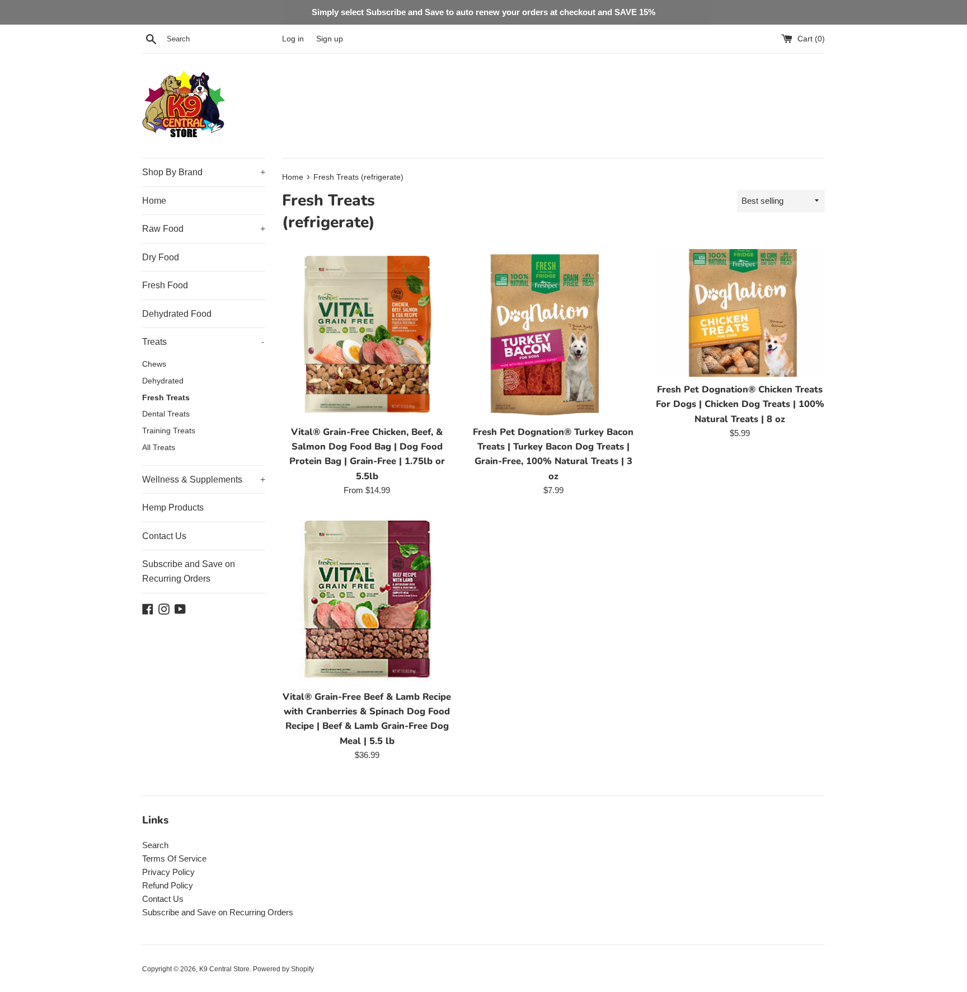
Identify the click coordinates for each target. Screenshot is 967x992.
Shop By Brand (203, 172)
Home (154, 200)
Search (155, 845)
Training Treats (168, 431)
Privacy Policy (168, 872)
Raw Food (203, 228)
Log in (293, 39)
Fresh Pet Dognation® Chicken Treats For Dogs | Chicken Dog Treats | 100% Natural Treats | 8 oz (740, 404)
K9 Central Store (224, 969)
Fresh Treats (166, 398)
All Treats (158, 447)
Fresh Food (165, 285)
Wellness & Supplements (203, 479)
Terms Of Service (174, 858)
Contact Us (164, 536)
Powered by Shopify (283, 969)
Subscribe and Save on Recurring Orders (188, 571)
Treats (203, 342)
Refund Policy (167, 885)
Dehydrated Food (177, 314)
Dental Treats (166, 414)
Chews (154, 364)
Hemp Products (173, 507)
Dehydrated (163, 381)
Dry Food (160, 257)
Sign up (329, 39)
